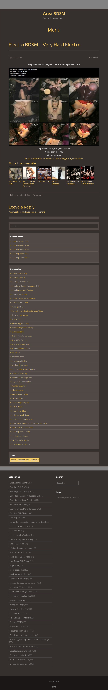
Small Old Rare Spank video (22, 427)
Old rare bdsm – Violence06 (73, 182)
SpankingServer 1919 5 (20, 241)
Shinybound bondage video (22, 419)
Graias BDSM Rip (17, 332)
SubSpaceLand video (19, 436)
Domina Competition (20, 460)
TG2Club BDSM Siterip (20, 440)
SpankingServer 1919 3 (20, 249)
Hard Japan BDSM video (20, 344)
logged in (24, 212)
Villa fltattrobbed (44, 181)
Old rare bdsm (17, 398)
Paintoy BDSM (16, 407)
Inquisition (15, 352)
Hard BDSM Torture (19, 340)
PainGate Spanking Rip (20, 402)
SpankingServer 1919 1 (20, 258)
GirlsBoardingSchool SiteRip (22, 327)
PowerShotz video (18, 411)
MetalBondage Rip (18, 386)
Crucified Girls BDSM (19, 302)
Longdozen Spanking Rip (21, 382)
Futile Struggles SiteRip (20, 323)
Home (53, 687)
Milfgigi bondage (17, 390)
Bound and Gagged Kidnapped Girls (25, 286)
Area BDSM (54, 13)
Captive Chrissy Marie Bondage (23, 298)
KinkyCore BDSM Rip (19, 373)
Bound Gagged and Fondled (22, 290)
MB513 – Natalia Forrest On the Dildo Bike (29, 183)
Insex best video (17, 356)
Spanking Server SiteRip (20, 431)
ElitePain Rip (16, 319)
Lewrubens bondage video (21, 377)
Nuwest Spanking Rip (19, 394)
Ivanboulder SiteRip (19, 361)
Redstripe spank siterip (20, 415)
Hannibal (94, 57)
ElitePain (35, 460)
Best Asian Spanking (19, 273)
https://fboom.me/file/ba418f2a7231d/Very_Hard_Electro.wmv (54, 158)
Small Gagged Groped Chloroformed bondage (29, 423)
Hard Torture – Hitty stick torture (87, 182)
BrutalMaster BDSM (19, 294)
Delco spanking (17, 307)
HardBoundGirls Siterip (20, 348)
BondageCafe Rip (18, 277)
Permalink (39, 195)
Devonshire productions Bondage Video (27, 311)
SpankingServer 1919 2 (20, 253)
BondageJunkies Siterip (20, 282)
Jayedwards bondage (19, 365)
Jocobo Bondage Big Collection (23, 369)
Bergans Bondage (55, 182)
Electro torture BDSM (21, 195)
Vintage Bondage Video (20, 444)
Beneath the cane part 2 (15, 182)
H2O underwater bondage (21, 336)
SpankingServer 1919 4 (20, 245)
